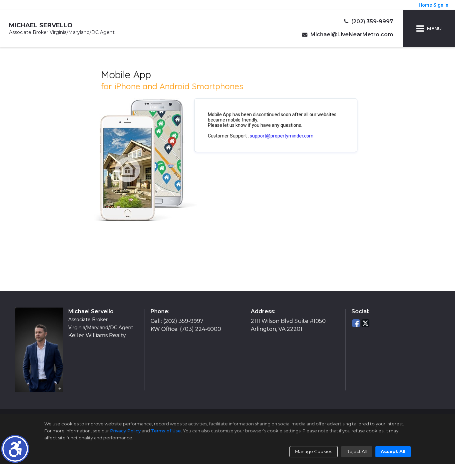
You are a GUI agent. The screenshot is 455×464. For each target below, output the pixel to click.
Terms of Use (166, 430)
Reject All (356, 451)
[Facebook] (356, 323)
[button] (15, 449)
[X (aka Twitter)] (365, 323)
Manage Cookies (313, 451)
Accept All (393, 451)
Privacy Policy (125, 430)
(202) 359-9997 (371, 21)
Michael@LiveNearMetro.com (351, 34)
